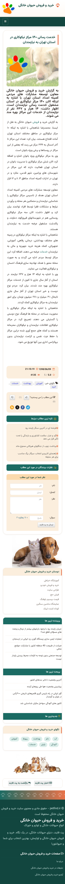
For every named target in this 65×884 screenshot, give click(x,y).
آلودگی (54, 744)
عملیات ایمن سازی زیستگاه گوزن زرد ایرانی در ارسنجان (37, 639)
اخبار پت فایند (42, 783)
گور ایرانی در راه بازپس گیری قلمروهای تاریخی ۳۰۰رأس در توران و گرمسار (37, 695)
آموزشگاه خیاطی (51, 581)
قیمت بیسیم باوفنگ (49, 599)
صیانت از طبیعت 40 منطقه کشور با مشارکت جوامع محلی (38, 647)
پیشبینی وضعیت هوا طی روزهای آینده (44, 686)
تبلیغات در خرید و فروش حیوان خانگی (47, 868)
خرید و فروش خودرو (49, 585)
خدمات (44, 252)
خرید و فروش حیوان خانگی (36, 5)
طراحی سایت (53, 590)
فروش (35, 122)
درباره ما (59, 861)
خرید (54, 387)
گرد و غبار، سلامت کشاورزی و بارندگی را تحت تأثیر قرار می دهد (37, 437)
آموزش (39, 383)
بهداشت (27, 383)
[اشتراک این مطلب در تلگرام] (28, 407)
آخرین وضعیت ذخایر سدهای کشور (46, 680)
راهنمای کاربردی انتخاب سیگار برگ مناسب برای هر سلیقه (38, 455)
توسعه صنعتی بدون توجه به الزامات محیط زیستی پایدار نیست (37, 657)
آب (55, 739)
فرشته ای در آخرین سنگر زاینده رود (40, 428)
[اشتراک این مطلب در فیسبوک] (22, 407)
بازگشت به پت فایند (18, 783)
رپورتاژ (25, 739)
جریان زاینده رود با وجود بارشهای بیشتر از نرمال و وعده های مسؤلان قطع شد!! (37, 630)
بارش (43, 744)
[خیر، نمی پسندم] (12, 397)
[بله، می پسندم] (26, 397)
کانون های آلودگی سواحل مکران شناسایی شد (41, 703)
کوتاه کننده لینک (51, 609)
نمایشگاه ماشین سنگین (47, 604)
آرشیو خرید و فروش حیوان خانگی (49, 874)
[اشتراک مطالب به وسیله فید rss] (12, 407)
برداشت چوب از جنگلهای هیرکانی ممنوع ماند (36, 446)
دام (47, 739)
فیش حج (54, 595)
